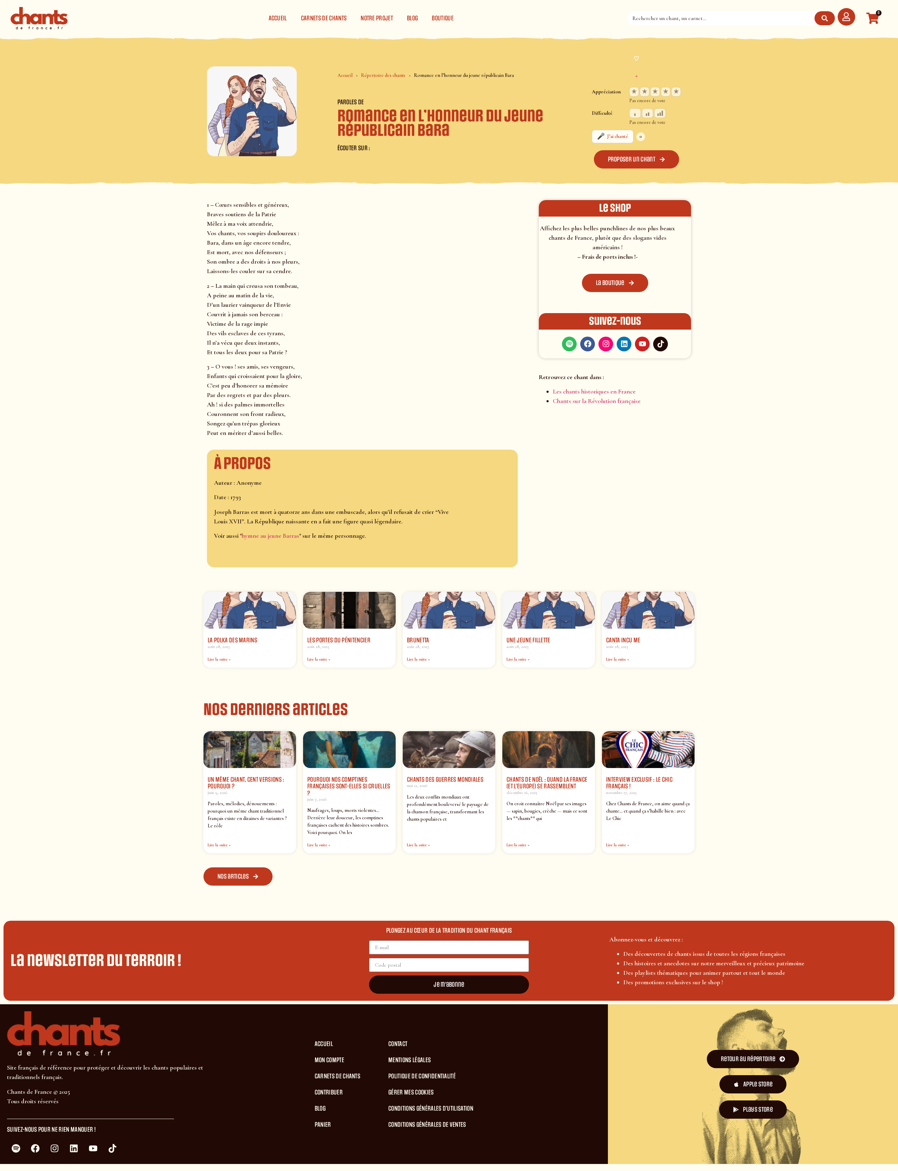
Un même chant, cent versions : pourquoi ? (246, 783)
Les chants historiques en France (594, 391)
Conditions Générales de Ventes (427, 1125)
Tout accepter (505, 1152)
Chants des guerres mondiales (445, 779)
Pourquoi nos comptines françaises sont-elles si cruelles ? (348, 786)
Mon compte (329, 1060)
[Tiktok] (660, 344)
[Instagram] (605, 344)
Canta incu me (623, 640)
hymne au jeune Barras (270, 536)
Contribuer (329, 1092)
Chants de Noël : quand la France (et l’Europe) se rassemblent (547, 783)
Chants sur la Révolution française (597, 401)
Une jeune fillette (528, 640)
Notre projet (377, 18)
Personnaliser (607, 1152)
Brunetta (418, 640)
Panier (323, 1125)
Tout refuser (555, 1152)
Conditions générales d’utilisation (430, 1108)
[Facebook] (587, 344)
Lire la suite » (219, 659)
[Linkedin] (624, 344)
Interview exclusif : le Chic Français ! (639, 783)
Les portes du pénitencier (338, 640)
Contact (397, 1044)
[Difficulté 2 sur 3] (648, 113)
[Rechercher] (825, 18)
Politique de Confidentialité (422, 1076)
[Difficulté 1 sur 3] (635, 113)
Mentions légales (409, 1060)
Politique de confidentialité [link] (675, 1152)
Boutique (443, 18)
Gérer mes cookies (411, 1092)
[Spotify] (569, 344)
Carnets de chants (324, 18)
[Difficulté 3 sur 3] (660, 113)
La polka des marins (232, 640)
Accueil (278, 18)
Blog (412, 18)
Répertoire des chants (383, 75)
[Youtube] (642, 344)
